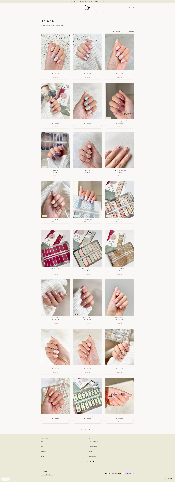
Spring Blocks (119, 72)
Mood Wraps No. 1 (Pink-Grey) (119, 121)
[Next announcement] (133, 1)
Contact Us (91, 444)
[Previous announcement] (41, 1)
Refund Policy (92, 449)
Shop (42, 446)
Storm (55, 121)
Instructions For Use (45, 449)
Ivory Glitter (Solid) (55, 317)
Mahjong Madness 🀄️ (87, 416)
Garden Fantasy (119, 219)
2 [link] (81, 429)
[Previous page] (74, 429)
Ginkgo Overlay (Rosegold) (119, 170)
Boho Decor (119, 416)
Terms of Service (93, 456)
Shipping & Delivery (93, 441)
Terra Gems (55, 416)
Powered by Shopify (60, 479)
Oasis (55, 72)
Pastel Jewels (119, 367)
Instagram (43, 456)
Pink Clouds (87, 170)
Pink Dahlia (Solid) (55, 268)
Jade (87, 121)
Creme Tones (87, 367)
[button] (42, 7)
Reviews (91, 454)
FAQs (42, 454)
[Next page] (101, 429)
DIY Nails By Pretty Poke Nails (50, 479)
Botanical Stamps (119, 317)
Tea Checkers (55, 219)
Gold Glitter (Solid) (119, 268)
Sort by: (112, 31)
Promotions (43, 451)
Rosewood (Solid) (87, 317)
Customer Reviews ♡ (46, 444)
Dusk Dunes (55, 170)
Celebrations (87, 72)
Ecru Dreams (55, 367)
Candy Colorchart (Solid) (87, 268)
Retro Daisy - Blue (87, 219)
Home (42, 441)
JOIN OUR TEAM (93, 446)
